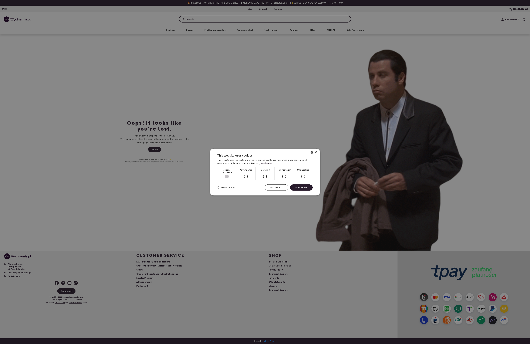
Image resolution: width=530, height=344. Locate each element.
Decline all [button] (276, 187)
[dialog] (265, 172)
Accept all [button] (301, 187)
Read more (266, 163)
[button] (226, 187)
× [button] (316, 152)
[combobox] (312, 152)
